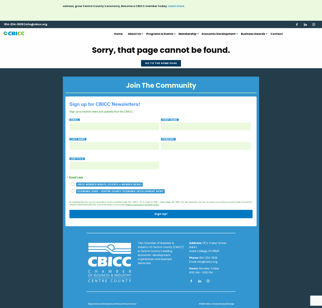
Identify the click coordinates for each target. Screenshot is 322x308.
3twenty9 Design (226, 304)
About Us (134, 34)
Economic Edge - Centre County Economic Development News (120, 191)
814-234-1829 (13, 24)
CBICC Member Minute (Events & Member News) (109, 184)
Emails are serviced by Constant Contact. (142, 204)
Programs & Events (159, 34)
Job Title (77, 159)
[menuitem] (118, 34)
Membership (187, 34)
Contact (277, 34)
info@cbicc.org (36, 24)
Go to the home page (161, 63)
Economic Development (219, 34)
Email (74, 120)
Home (118, 34)
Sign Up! (161, 214)
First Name (169, 120)
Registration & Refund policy (101, 304)
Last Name (78, 139)
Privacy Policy (121, 304)
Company (168, 139)
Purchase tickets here (192, 8)
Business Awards (253, 34)
